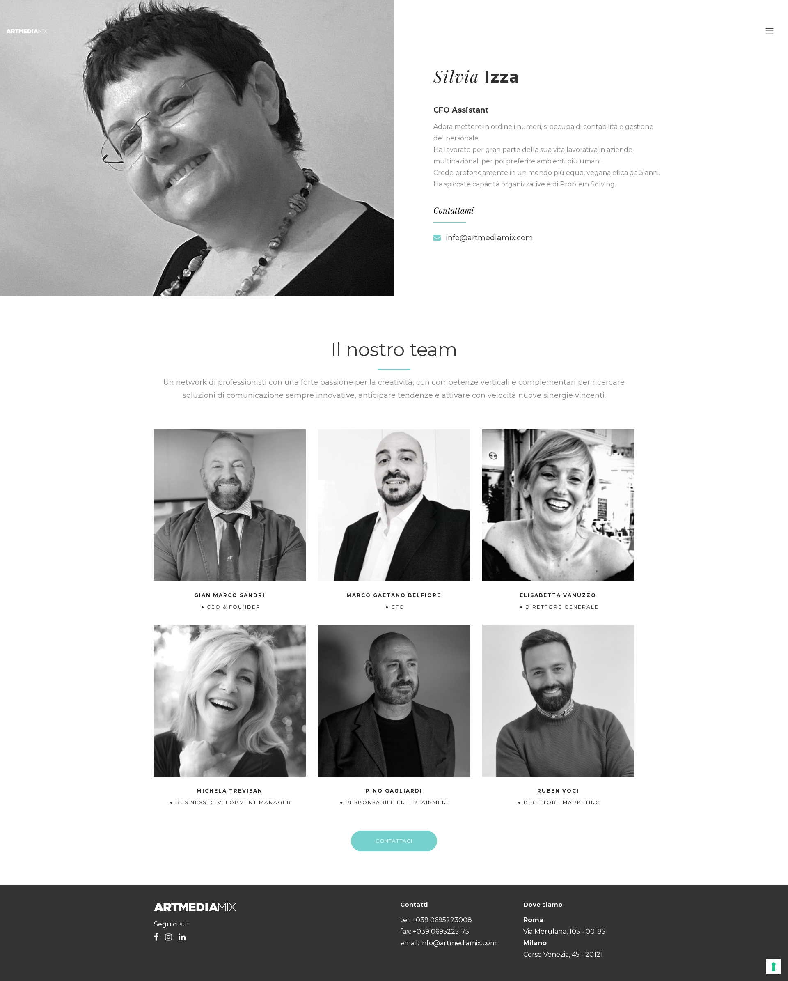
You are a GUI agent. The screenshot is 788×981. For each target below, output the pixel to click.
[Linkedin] (182, 938)
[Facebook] (156, 938)
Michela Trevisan (230, 791)
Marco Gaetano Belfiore (393, 595)
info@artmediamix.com (489, 237)
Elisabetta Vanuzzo (558, 595)
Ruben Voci (558, 791)
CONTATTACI (394, 841)
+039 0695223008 (442, 920)
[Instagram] (168, 938)
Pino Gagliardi (394, 791)
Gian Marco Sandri (229, 595)
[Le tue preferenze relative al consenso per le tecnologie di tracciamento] (773, 966)
